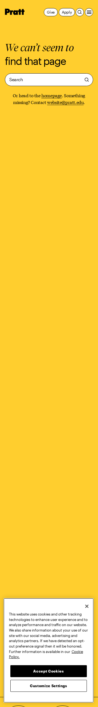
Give (51, 12)
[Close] (87, 606)
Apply (67, 12)
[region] (49, 650)
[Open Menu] (89, 12)
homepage (51, 95)
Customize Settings (48, 686)
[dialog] (49, 79)
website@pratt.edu (65, 102)
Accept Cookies (48, 671)
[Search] (80, 12)
